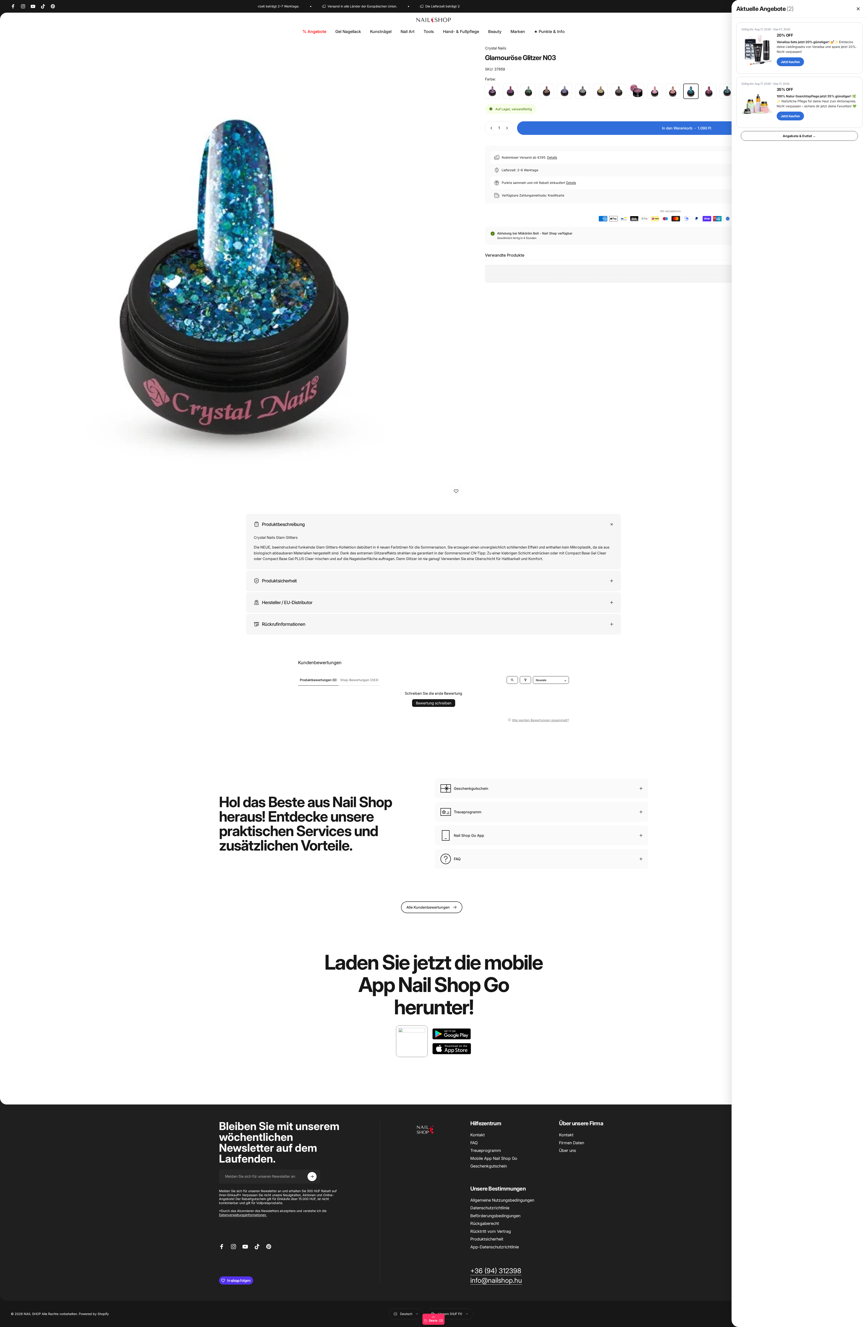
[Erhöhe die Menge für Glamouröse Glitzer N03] (508, 128)
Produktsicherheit (486, 1239)
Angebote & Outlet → (799, 136)
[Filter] (525, 680)
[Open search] (512, 680)
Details (552, 157)
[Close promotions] (858, 9)
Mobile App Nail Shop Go (493, 1158)
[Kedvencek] (456, 491)
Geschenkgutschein (488, 1166)
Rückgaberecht (484, 1223)
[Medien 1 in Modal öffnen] (238, 272)
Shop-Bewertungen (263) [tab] (359, 680)
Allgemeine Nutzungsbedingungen (502, 1200)
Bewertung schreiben (433, 703)
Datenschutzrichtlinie (489, 1207)
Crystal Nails (495, 48)
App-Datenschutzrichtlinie (494, 1247)
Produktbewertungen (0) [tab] (318, 680)
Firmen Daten (571, 1142)
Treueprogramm (485, 1150)
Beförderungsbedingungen (495, 1215)
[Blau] (727, 91)
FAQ (474, 1142)
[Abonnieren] (312, 1176)
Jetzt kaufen (790, 62)
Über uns (567, 1150)
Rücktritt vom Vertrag (490, 1231)
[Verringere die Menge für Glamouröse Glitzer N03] (490, 128)
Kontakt (477, 1134)
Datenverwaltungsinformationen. (243, 1215)
